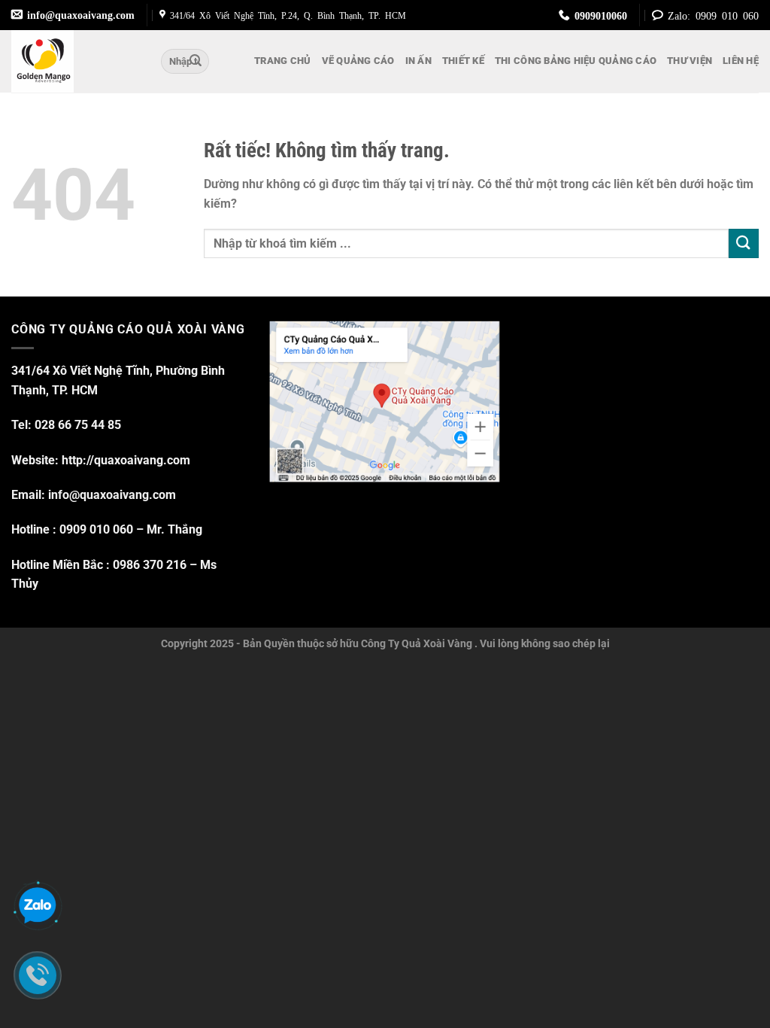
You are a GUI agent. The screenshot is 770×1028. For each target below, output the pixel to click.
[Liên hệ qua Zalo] (37, 906)
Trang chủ (282, 60)
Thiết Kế (463, 60)
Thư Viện (689, 60)
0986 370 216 (149, 565)
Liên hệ (741, 60)
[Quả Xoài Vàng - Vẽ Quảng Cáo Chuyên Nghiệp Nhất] (74, 61)
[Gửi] (195, 62)
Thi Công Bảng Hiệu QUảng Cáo (575, 60)
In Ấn (418, 60)
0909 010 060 (96, 529)
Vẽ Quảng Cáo (358, 60)
